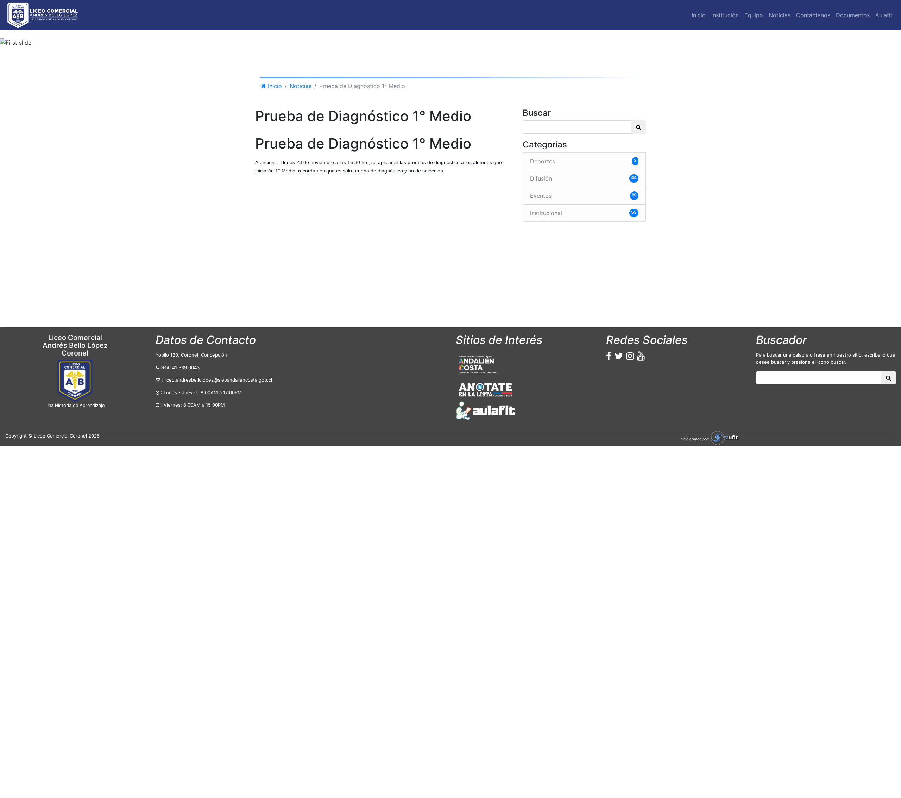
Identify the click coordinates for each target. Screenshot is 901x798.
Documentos (853, 15)
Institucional (583, 212)
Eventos (583, 195)
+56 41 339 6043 (181, 367)
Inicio (699, 17)
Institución (725, 15)
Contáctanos (813, 15)
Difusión (583, 178)
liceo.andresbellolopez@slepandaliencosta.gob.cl (218, 380)
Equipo (753, 15)
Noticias (779, 15)
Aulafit (884, 15)
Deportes (583, 161)
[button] (67, 42)
